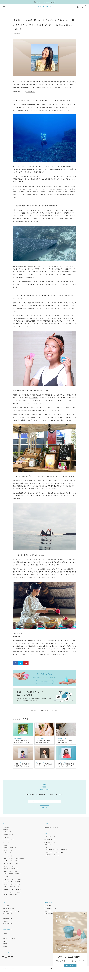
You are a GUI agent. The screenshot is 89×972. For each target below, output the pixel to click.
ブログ (46, 847)
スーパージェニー (8, 834)
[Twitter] (9, 956)
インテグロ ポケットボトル (11, 863)
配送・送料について (8, 918)
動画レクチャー (48, 844)
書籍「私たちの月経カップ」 (11, 868)
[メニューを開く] (4, 6)
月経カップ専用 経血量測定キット (12, 873)
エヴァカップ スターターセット (12, 884)
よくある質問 (6, 906)
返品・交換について (8, 923)
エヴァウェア (7, 845)
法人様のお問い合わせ (50, 911)
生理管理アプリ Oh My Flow (52, 827)
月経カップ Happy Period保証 (11, 911)
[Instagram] (6, 956)
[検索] (82, 6)
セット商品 (5, 877)
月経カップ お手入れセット (11, 894)
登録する (44, 807)
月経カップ (16, 210)
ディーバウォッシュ (9, 839)
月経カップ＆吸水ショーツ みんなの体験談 (55, 849)
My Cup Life (33, 398)
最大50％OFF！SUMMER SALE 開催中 (44, 2)
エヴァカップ (30, 92)
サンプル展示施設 (7, 913)
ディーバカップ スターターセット (12, 879)
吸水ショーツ (6, 843)
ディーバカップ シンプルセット (12, 881)
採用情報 (5, 946)
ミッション (5, 933)
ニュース (5, 941)
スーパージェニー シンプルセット (12, 892)
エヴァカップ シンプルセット (11, 886)
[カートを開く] (85, 6)
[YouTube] (12, 956)
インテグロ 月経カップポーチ (11, 860)
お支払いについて (7, 921)
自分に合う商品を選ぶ (8, 908)
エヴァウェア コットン (10, 850)
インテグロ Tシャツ (9, 866)
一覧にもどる (44, 710)
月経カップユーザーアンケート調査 (53, 852)
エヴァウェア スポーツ (10, 847)
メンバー (5, 936)
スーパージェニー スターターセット (13, 889)
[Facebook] (3, 956)
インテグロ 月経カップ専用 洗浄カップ (14, 858)
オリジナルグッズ (7, 856)
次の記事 (55, 710)
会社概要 (5, 943)
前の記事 (34, 710)
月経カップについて (49, 837)
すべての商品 (6, 827)
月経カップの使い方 (49, 842)
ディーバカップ (8, 837)
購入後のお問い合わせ (50, 908)
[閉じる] (85, 914)
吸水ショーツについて (50, 839)
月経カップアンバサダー (9, 938)
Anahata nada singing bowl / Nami (53, 654)
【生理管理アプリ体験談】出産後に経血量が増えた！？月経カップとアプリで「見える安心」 (44, 742)
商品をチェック (70, 965)
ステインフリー (8, 852)
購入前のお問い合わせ (50, 906)
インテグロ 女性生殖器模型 (11, 871)
